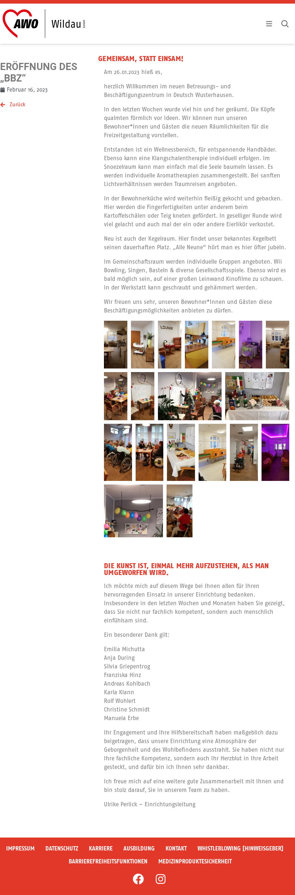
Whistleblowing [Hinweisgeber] (240, 848)
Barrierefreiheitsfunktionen (108, 861)
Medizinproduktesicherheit (195, 861)
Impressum (20, 848)
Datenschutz (61, 848)
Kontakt (176, 848)
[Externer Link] (138, 879)
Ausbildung (139, 848)
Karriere (101, 848)
